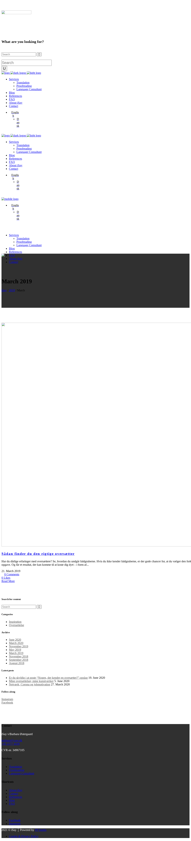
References (15, 796)
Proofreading (16, 770)
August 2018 (16, 663)
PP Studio (40, 829)
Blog (12, 800)
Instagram (15, 823)
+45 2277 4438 (10, 743)
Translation (15, 766)
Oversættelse (16, 625)
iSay (4, 290)
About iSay (15, 790)
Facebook (15, 820)
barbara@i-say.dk (11, 740)
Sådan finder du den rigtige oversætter (38, 554)
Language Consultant (21, 773)
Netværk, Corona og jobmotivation (29, 684)
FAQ (12, 803)
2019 (12, 290)
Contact (13, 793)
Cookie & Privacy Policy (23, 836)
